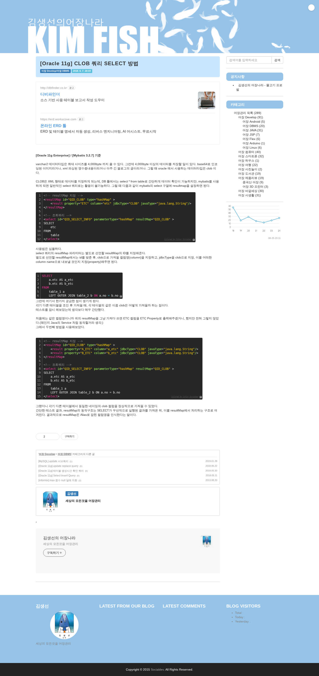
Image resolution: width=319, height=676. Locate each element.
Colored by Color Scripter (177, 239)
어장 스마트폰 (250, 156)
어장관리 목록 (247, 113)
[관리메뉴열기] (311, 7)
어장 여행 (247, 165)
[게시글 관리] (54, 436)
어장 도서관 (249, 173)
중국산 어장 (252, 182)
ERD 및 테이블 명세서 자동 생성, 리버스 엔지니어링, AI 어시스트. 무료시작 (98, 131)
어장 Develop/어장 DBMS (55, 71)
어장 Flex (251, 139)
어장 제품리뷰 (250, 178)
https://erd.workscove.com (58, 119)
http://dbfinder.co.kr (53, 87)
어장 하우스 (248, 160)
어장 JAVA (252, 130)
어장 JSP (251, 134)
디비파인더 (50, 94)
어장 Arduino (253, 143)
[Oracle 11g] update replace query (58, 466)
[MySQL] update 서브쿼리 (53, 461)
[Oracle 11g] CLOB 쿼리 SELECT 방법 (89, 63)
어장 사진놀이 (249, 169)
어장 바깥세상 (250, 191)
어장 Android (253, 121)
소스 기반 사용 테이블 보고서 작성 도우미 (72, 100)
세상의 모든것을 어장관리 (60, 544)
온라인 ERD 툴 (53, 126)
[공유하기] (49, 436)
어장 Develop (47, 454)
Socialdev (157, 669)
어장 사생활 (249, 195)
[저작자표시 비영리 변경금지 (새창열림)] (84, 436)
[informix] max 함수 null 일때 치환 (57, 480)
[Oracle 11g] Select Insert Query (57, 475)
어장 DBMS (64, 454)
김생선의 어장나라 (59, 538)
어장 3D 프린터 (255, 186)
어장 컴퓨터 (249, 152)
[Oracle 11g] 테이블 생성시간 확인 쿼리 (61, 470)
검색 (277, 60)
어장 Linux (252, 147)
